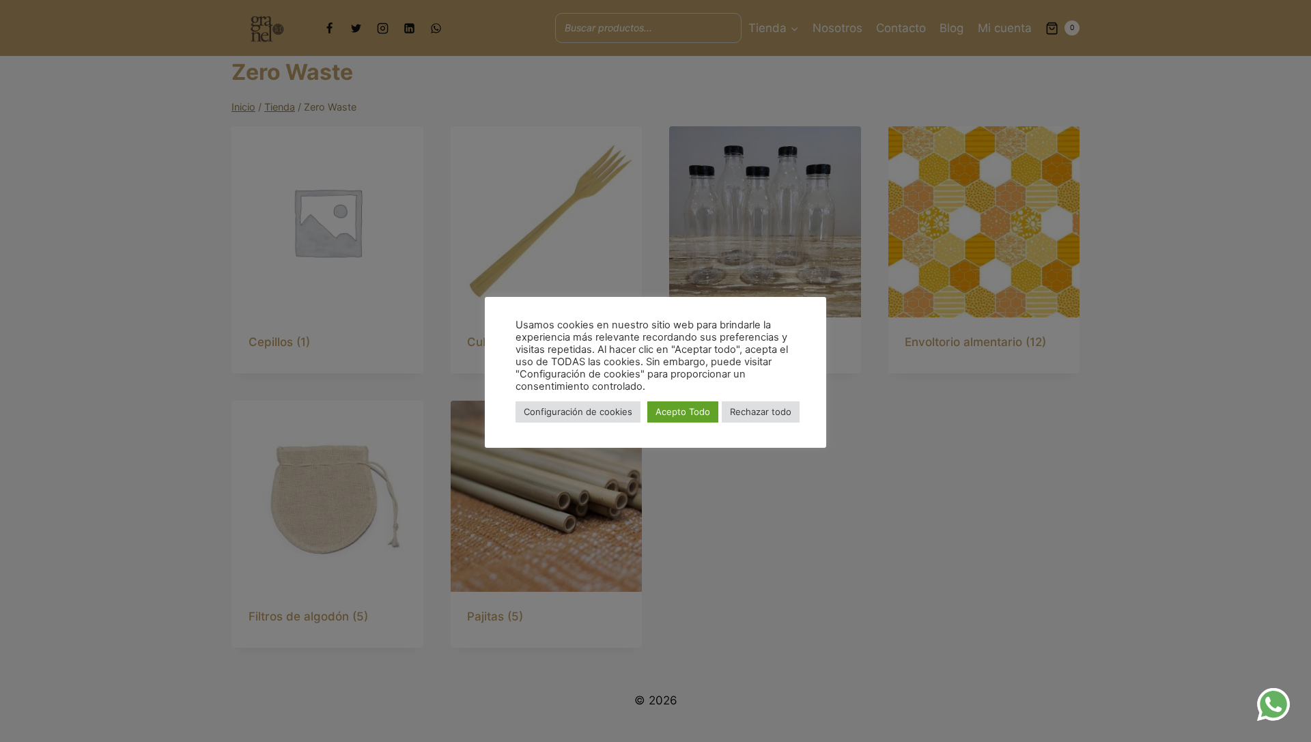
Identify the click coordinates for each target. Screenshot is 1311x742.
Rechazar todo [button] (760, 411)
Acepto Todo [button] (683, 411)
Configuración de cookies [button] (578, 411)
